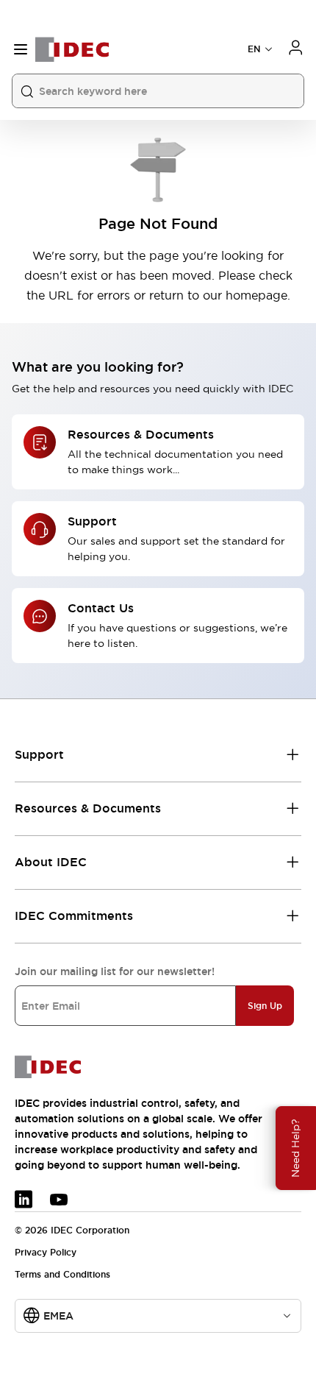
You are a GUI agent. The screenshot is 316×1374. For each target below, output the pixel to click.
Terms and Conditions (62, 1275)
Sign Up (265, 1006)
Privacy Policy (45, 1252)
